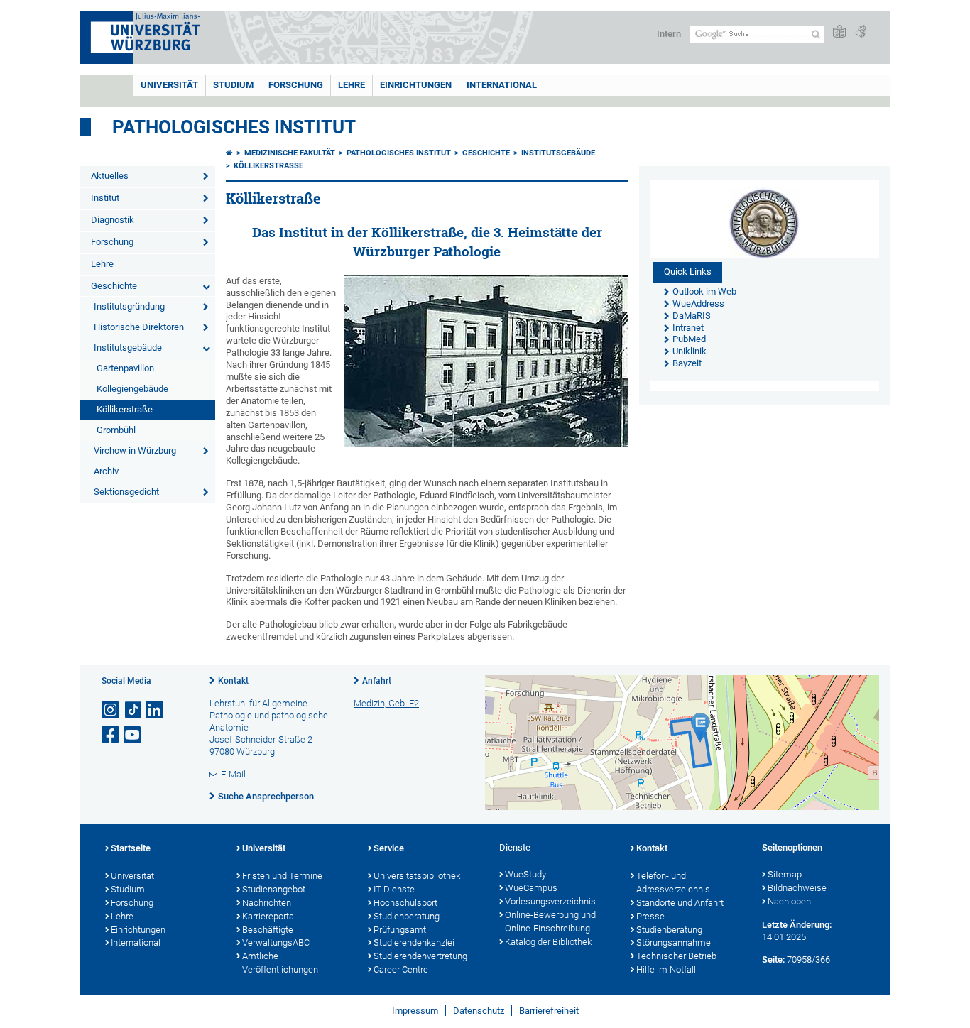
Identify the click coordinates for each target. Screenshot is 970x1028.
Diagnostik (112, 219)
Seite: (773, 959)
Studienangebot (273, 889)
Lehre (351, 85)
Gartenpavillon (125, 368)
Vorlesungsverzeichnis (550, 901)
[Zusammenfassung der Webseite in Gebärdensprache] (860, 32)
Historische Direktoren (139, 327)
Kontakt (233, 681)
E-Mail (233, 774)
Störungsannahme (673, 942)
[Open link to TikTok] (133, 710)
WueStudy (525, 874)
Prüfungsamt (400, 929)
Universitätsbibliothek (417, 875)
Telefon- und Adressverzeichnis (673, 882)
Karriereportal (269, 916)
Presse (650, 916)
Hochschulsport (405, 902)
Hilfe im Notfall (666, 969)
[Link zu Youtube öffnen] (133, 735)
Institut (105, 197)
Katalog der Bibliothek (548, 941)
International (502, 85)
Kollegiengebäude (132, 388)
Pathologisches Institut (234, 127)
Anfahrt (376, 681)
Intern (669, 33)
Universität (169, 85)
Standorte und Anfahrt (680, 902)
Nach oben (789, 901)
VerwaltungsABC (276, 942)
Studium (233, 85)
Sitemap (785, 874)
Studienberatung (407, 916)
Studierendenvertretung (420, 956)
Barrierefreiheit (549, 1010)
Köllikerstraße (125, 409)
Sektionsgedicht (126, 491)
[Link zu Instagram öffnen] (111, 710)
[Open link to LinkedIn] (155, 710)
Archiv (106, 471)
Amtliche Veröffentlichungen (280, 963)
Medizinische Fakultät (289, 153)
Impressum (415, 1010)
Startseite (131, 848)
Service (389, 848)
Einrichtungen (416, 85)
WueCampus (531, 887)
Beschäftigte (267, 929)
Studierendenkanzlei (414, 942)
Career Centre (401, 969)
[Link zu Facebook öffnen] (111, 735)
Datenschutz (478, 1010)
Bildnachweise (797, 887)
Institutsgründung (129, 306)
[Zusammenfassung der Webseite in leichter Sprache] (839, 32)
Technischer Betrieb (676, 956)
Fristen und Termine (282, 875)
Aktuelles (110, 175)
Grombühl (116, 430)
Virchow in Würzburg (135, 450)
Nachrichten (266, 902)
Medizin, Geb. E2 (386, 703)
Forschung (295, 85)
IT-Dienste (394, 889)
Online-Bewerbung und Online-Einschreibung (550, 921)
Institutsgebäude (128, 347)
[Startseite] (229, 153)
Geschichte (114, 285)
